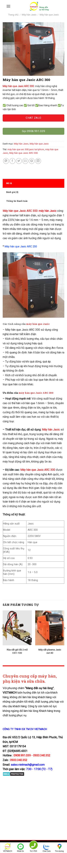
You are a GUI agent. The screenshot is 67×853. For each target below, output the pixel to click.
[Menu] (8, 6)
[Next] (64, 635)
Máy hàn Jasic (29, 14)
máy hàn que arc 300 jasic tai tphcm (26, 149)
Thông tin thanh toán (17, 201)
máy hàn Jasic (47, 210)
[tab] (33, 183)
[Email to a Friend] (25, 161)
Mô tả (9, 183)
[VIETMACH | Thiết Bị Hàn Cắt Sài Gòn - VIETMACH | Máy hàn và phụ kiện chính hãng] (39, 6)
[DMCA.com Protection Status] (13, 773)
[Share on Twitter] (19, 161)
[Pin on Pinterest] (32, 161)
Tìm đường (59, 851)
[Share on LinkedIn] (38, 161)
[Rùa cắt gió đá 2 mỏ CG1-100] (17, 627)
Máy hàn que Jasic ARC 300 (23, 153)
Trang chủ (13, 14)
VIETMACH (7, 851)
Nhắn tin (20, 851)
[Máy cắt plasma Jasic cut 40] (49, 627)
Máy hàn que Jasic (49, 14)
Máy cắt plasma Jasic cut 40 (49, 651)
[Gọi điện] (33, 845)
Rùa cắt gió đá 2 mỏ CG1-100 (17, 651)
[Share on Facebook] (12, 161)
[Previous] (2, 635)
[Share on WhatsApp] (6, 161)
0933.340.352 (18, 760)
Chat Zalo (47, 851)
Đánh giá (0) (12, 192)
